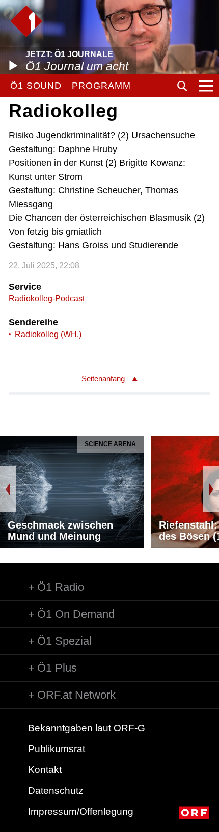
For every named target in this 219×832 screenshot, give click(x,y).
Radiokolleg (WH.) (48, 334)
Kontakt (45, 769)
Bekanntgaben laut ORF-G (86, 728)
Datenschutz (56, 790)
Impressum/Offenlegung (80, 811)
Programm (101, 85)
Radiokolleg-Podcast (47, 298)
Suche (182, 86)
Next (211, 489)
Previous (8, 489)
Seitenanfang (103, 378)
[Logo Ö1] (26, 21)
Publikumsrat (56, 748)
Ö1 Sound (36, 85)
